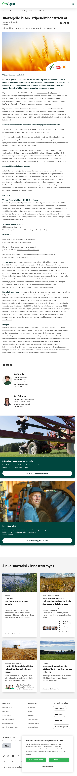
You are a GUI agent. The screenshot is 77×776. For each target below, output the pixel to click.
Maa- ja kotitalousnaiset (10, 727)
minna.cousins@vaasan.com (28, 250)
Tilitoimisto (31, 715)
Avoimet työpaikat (61, 727)
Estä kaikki (58, 760)
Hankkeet (58, 720)
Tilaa (7, 746)
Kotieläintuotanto (33, 723)
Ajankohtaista (15, 11)
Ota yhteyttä (6, 715)
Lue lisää (28, 754)
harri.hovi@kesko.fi (24, 242)
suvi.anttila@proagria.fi (25, 257)
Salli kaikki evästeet (36, 759)
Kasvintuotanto (32, 719)
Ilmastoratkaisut (33, 727)
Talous (30, 711)
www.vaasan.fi (47, 287)
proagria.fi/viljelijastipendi (46, 93)
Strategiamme (7, 707)
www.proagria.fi (51, 352)
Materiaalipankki (8, 719)
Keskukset (5, 711)
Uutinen (5, 24)
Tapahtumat (59, 714)
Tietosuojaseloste (8, 762)
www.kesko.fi (7, 320)
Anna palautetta (7, 723)
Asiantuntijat (59, 708)
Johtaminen (31, 707)
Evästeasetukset (47, 766)
